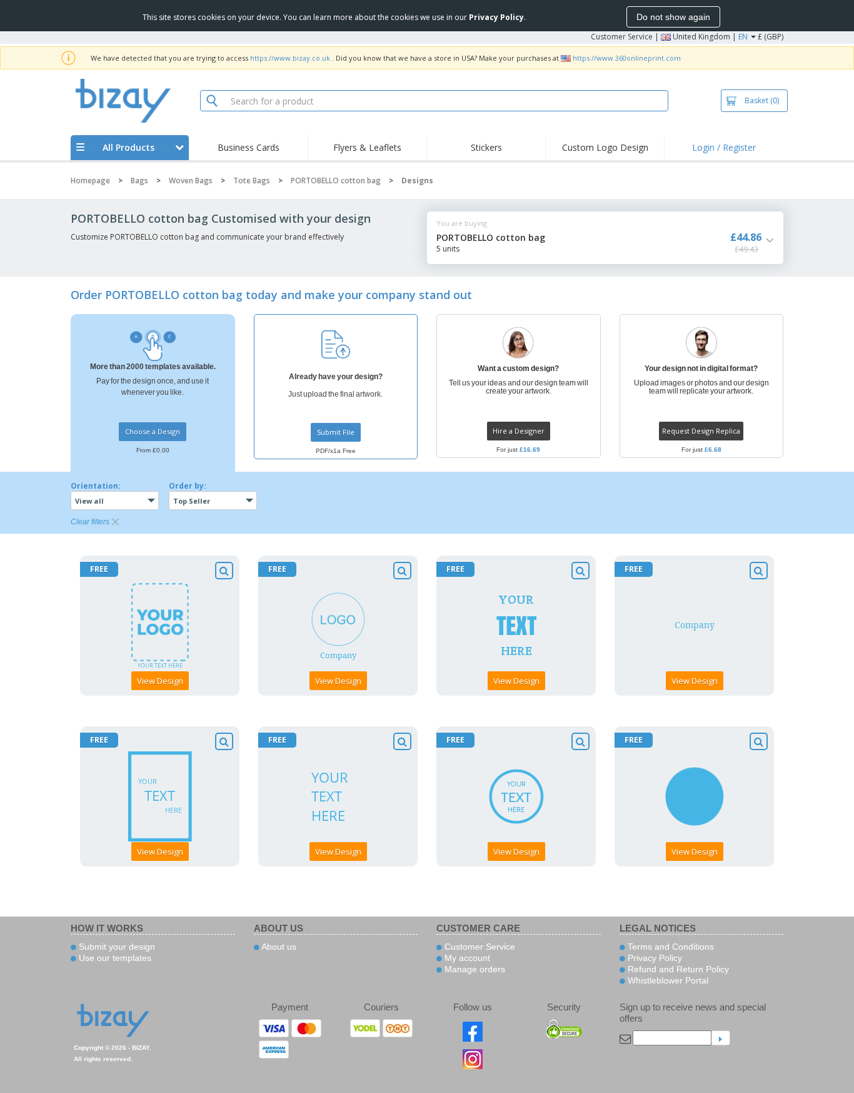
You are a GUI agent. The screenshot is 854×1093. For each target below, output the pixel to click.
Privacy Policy (653, 958)
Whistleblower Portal (666, 980)
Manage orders (473, 969)
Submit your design (115, 947)
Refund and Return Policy (677, 969)
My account (466, 958)
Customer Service (622, 36)
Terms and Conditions (669, 947)
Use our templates (113, 958)
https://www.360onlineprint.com (627, 58)
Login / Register (724, 147)
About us (277, 947)
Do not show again (673, 17)
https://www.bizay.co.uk (290, 58)
